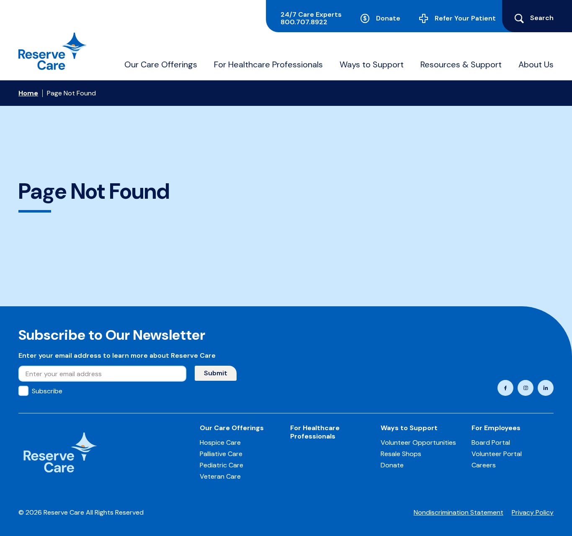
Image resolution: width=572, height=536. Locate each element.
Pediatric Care (221, 465)
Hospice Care (220, 442)
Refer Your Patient (465, 18)
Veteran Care (220, 476)
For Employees (496, 427)
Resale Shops (401, 453)
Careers (484, 465)
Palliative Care (221, 453)
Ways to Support (372, 64)
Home (28, 93)
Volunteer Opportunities (418, 442)
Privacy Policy (533, 512)
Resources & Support (461, 64)
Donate (388, 18)
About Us (536, 64)
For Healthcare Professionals (268, 64)
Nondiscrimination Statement (458, 512)
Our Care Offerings (160, 64)
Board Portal (491, 442)
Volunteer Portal (497, 453)
